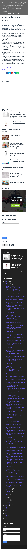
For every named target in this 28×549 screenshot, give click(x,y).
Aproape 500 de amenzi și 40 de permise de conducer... (13, 354)
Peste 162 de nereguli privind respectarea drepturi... (13, 422)
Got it (18, 13)
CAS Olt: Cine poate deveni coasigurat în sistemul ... (15, 436)
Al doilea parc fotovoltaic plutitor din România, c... (14, 405)
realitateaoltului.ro (9, 67)
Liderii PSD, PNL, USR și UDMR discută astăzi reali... (15, 442)
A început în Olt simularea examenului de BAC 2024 (17, 160)
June (7, 496)
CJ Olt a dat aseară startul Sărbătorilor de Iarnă (15, 433)
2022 (6, 507)
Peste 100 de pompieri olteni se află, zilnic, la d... (15, 338)
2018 (6, 513)
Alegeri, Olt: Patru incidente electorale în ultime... (15, 486)
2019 (6, 512)
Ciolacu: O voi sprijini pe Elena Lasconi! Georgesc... (15, 439)
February (8, 502)
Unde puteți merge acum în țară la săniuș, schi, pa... (14, 368)
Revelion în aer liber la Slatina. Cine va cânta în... (15, 320)
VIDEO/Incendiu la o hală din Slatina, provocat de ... (15, 365)
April (7, 499)
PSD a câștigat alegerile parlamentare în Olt (15, 474)
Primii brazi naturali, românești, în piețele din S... (14, 402)
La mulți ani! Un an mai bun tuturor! (14, 286)
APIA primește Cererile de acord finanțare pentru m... (14, 454)
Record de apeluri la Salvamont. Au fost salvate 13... (15, 297)
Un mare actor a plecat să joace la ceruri (14, 374)
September (9, 491)
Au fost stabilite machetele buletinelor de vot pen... (15, 448)
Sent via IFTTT (5, 69)
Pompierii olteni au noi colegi (13, 333)
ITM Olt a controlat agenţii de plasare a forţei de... (15, 431)
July (7, 494)
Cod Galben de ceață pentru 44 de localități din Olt (14, 386)
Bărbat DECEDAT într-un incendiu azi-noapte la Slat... (15, 371)
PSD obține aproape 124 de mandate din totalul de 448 (14, 462)
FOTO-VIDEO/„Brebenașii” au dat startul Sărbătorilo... (14, 360)
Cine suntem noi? (15, 135)
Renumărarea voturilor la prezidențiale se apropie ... (15, 480)
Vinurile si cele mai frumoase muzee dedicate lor (17, 123)
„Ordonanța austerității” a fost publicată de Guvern (13, 294)
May (7, 497)
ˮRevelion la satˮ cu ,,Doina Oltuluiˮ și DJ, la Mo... (14, 291)
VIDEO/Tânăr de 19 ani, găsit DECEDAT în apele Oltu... (13, 288)
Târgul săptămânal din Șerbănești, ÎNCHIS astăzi (14, 317)
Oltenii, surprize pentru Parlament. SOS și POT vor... (14, 465)
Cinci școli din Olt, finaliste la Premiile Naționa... (15, 407)
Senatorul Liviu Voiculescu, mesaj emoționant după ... (14, 410)
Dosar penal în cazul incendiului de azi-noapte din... (15, 362)
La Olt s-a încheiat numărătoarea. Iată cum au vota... (15, 468)
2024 (6, 283)
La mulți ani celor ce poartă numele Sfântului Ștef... (14, 323)
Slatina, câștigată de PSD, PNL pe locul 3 (15, 477)
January (8, 504)
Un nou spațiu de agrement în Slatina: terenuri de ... (15, 300)
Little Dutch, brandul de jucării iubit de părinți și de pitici (17, 182)
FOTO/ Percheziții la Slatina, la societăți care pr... (15, 380)
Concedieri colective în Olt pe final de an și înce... (15, 308)
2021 (6, 508)
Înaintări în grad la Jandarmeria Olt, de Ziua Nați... (15, 460)
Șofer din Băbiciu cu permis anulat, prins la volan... (14, 483)
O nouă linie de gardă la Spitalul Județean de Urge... (13, 327)
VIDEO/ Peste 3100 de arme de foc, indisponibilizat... (14, 311)
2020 (6, 510)
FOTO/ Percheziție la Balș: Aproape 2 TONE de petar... (15, 377)
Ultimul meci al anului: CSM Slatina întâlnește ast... (14, 306)
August (8, 493)
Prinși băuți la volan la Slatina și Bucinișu (15, 349)
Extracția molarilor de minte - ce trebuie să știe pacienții (17, 153)
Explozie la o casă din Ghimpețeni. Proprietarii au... (14, 346)
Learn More (11, 13)
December (8, 284)
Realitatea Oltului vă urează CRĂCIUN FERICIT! (15, 341)
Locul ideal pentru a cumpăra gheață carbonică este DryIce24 (17, 174)
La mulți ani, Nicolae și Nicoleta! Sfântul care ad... (15, 425)
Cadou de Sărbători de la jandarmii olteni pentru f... (14, 330)
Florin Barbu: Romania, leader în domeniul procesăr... (13, 428)
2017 (6, 515)
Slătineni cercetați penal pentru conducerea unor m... (13, 413)
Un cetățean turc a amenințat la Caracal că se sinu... (15, 357)
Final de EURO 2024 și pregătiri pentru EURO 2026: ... (15, 351)
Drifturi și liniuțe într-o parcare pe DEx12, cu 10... (14, 303)
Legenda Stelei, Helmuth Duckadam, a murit (15, 457)
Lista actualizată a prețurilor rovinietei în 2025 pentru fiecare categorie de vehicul (18, 115)
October (8, 489)
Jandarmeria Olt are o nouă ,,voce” (14, 396)
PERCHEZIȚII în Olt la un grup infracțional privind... (13, 391)
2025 (6, 281)
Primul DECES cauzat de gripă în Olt (14, 325)
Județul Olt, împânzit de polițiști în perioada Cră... (14, 335)
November (8, 488)
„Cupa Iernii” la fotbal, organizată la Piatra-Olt (14, 419)
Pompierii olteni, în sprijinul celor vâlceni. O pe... (13, 343)
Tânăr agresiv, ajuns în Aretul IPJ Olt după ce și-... (14, 416)
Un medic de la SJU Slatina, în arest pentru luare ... (14, 314)
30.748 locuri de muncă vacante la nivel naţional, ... (15, 383)
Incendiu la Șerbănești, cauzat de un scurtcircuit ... (14, 451)
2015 (6, 518)
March (7, 500)
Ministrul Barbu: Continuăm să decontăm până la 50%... (13, 445)
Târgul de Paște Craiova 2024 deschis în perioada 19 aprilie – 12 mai (13, 168)
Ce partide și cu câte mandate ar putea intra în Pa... (15, 471)
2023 (6, 505)
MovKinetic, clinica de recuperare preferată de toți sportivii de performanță (17, 145)
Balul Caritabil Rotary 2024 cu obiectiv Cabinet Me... (15, 399)
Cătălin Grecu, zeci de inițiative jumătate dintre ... (13, 394)
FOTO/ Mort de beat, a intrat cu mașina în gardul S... (15, 388)
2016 (6, 516)
